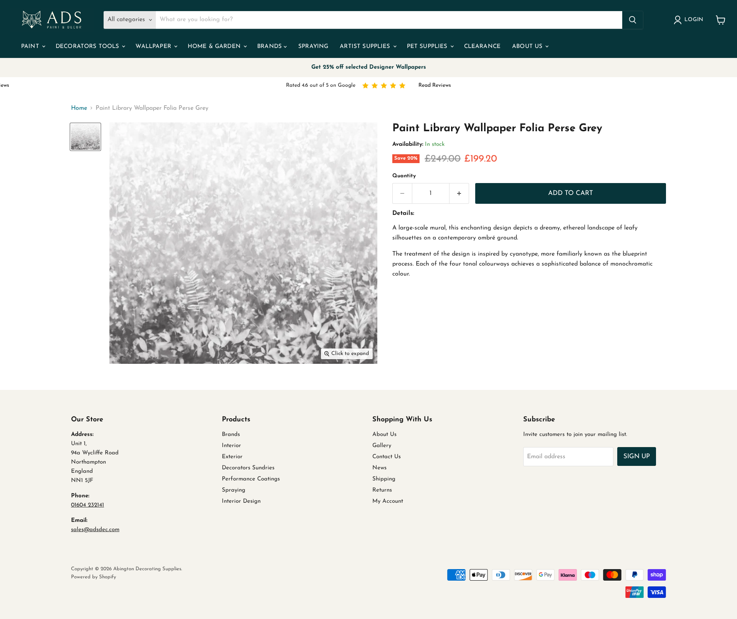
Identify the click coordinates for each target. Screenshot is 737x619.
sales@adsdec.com (95, 530)
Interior (231, 446)
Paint (31, 47)
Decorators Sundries (248, 468)
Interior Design (241, 501)
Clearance (482, 47)
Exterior (232, 457)
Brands (270, 47)
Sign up (636, 456)
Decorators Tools (88, 47)
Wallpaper (154, 47)
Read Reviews (434, 85)
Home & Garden (215, 47)
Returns (382, 490)
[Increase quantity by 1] (459, 193)
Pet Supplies (428, 47)
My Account (387, 501)
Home (79, 108)
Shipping (383, 479)
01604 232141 (87, 505)
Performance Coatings (251, 479)
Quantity (404, 176)
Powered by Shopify (93, 576)
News (379, 468)
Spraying (313, 47)
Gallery (381, 446)
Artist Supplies (366, 47)
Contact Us (386, 457)
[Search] (632, 20)
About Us (528, 47)
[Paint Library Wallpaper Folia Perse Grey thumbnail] (85, 136)
